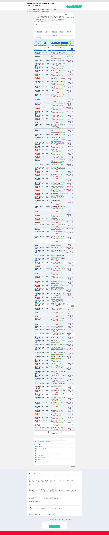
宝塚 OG (60, 480)
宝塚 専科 (55, 480)
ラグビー (39, 491)
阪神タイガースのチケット (39, 446)
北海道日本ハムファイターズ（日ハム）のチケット (43, 461)
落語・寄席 (51, 481)
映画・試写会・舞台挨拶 (49, 498)
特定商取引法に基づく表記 (54, 519)
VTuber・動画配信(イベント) (32, 498)
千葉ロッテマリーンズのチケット (40, 450)
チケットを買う (36, 9)
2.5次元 (64, 480)
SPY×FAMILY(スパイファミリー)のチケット (40, 441)
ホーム (30, 9)
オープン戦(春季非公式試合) (51, 485)
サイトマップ (47, 519)
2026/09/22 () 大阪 (54, 32)
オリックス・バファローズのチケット (41, 448)
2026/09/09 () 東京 (47, 31)
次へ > (63, 47)
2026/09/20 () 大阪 (47, 32)
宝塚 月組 (37, 480)
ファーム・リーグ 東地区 (60, 485)
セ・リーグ (33, 485)
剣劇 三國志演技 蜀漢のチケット (40, 457)
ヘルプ (60, 9)
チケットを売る (42, 9)
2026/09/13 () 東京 (39, 32)
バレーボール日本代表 (60, 490)
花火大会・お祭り (56, 498)
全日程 (36, 31)
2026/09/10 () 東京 (54, 31)
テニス (41, 490)
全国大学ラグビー (72, 491)
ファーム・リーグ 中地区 (68, 485)
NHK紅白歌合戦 (60, 20)
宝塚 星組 (46, 480)
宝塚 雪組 (42, 480)
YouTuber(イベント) (58, 497)
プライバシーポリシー (41, 519)
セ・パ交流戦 (43, 485)
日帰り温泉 (42, 508)
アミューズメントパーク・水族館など (34, 508)
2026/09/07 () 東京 (39, 31)
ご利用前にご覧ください (74, 6)
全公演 (36, 24)
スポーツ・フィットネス (53, 508)
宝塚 (29, 480)
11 (60, 47)
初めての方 (48, 9)
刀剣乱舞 (39, 15)
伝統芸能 (43, 481)
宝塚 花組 (33, 480)
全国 (35, 28)
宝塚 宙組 (51, 480)
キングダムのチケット (48, 441)
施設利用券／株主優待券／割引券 (34, 501)
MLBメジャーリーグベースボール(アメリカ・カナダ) (53, 488)
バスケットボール (67, 490)
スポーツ (30, 484)
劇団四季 (72, 480)
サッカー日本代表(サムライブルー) (41, 489)
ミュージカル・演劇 (31, 481)
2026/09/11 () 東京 (61, 31)
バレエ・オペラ (38, 481)
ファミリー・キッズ (41, 498)
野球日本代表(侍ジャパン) (40, 488)
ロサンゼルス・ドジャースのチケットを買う (49, 514)
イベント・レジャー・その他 (33, 495)
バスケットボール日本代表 (32, 491)
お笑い (68, 480)
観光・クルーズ (61, 508)
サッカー (30, 489)
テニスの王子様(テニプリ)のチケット (41, 459)
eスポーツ (52, 497)
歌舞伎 (47, 481)
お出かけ (30, 507)
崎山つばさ (37, 21)
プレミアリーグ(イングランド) (52, 489)
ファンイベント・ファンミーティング (34, 497)
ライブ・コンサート (32, 473)
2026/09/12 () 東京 (69, 31)
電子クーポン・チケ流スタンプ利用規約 (65, 519)
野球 (29, 485)
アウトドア (47, 508)
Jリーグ (34, 489)
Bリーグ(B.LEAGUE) (75, 490)
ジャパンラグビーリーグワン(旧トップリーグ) (62, 491)
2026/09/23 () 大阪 (61, 32)
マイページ (54, 9)
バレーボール (45, 490)
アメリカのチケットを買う (32, 514)
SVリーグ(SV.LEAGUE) (52, 490)
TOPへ (73, 466)
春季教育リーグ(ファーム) (32, 488)
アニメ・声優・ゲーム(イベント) (45, 497)
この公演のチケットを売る (70, 17)
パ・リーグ (38, 485)
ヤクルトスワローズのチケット (40, 455)
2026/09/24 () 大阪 (69, 32)
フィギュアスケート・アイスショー (33, 490)
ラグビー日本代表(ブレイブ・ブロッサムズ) (48, 491)
